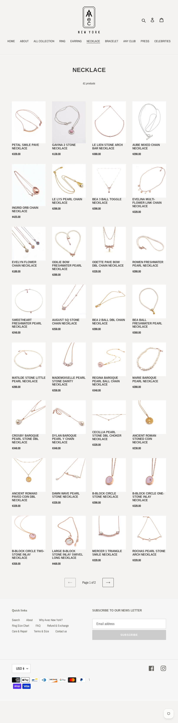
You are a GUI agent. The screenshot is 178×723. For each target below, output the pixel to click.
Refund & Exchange (58, 626)
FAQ (38, 626)
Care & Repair (19, 631)
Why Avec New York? (51, 620)
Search (16, 620)
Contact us (61, 631)
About (29, 620)
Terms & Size (41, 631)
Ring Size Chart (20, 626)
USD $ (20, 668)
